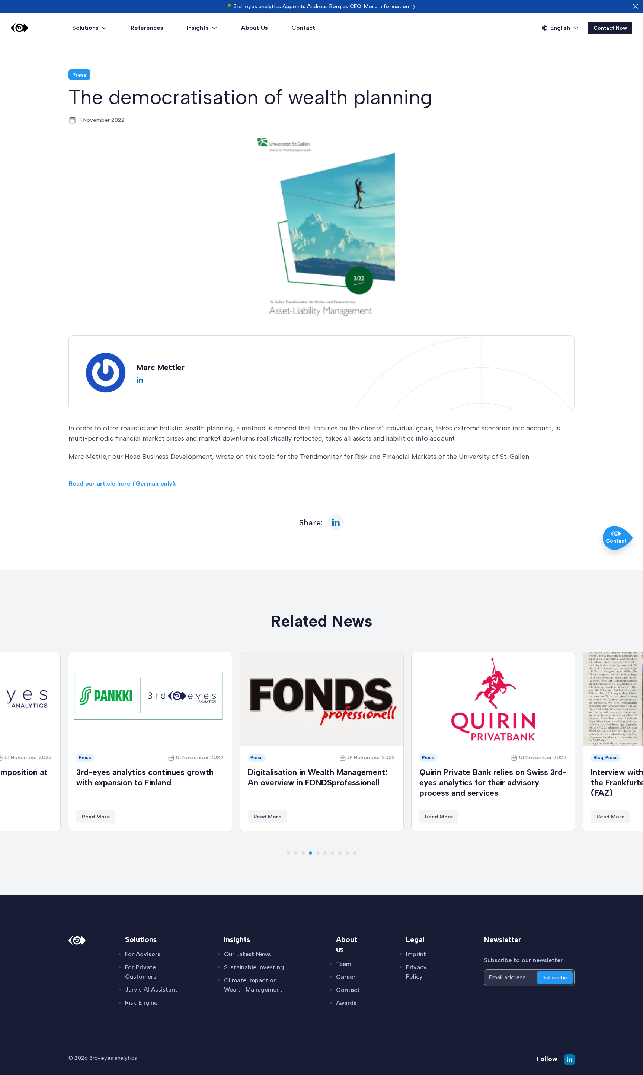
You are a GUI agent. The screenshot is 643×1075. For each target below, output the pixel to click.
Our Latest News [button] (247, 954)
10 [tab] (354, 853)
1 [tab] (288, 853)
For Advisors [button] (142, 954)
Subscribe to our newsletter (523, 960)
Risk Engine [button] (141, 1002)
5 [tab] (318, 853)
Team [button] (343, 963)
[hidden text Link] (635, 6)
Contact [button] (348, 989)
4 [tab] (310, 853)
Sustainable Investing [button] (254, 967)
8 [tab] (340, 853)
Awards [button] (346, 1002)
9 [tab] (347, 853)
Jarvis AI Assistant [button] (151, 989)
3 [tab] (303, 853)
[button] (390, 7)
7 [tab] (332, 853)
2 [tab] (295, 853)
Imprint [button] (416, 954)
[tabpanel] (150, 741)
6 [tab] (325, 853)
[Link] (19, 27)
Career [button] (345, 976)
